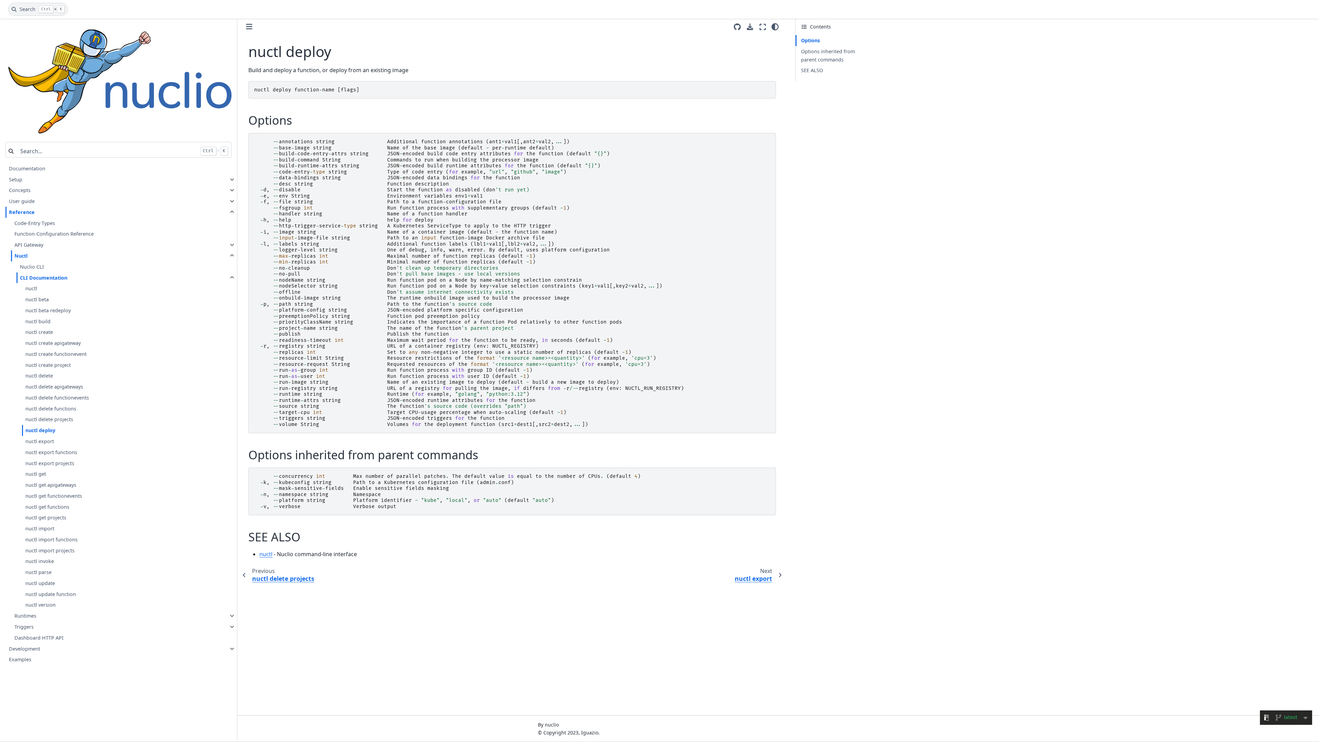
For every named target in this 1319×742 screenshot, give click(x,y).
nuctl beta (37, 299)
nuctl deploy (40, 430)
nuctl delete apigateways (54, 386)
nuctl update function (50, 594)
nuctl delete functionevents (57, 397)
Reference (22, 212)
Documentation (27, 168)
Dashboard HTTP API (39, 637)
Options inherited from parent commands (828, 55)
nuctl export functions (51, 452)
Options (810, 40)
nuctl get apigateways (50, 485)
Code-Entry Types (34, 223)
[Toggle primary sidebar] (249, 26)
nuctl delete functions (50, 408)
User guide (22, 201)
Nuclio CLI (32, 266)
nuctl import (39, 528)
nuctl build (37, 321)
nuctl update (40, 583)
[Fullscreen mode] (762, 27)
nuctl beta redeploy (48, 310)
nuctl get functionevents (53, 496)
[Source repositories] (737, 27)
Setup (15, 179)
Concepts (20, 190)
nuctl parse (38, 572)
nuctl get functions (47, 507)
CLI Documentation (43, 277)
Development (24, 648)
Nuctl (20, 255)
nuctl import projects (50, 550)
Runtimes (25, 615)
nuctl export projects (49, 463)
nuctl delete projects (49, 419)
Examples (20, 659)
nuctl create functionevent (56, 354)
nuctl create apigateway (53, 343)
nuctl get (35, 474)
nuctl (31, 288)
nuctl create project (48, 365)
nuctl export (39, 441)
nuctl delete (39, 375)
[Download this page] (750, 27)
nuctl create (39, 332)
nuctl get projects (45, 517)
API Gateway (28, 244)
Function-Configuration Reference (54, 234)
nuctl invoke (39, 561)
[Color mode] (775, 27)
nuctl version (40, 605)
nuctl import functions (51, 539)
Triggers (24, 626)
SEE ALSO (812, 70)
